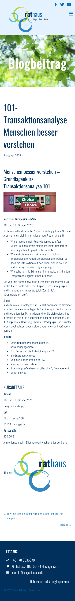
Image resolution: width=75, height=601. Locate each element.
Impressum (62, 581)
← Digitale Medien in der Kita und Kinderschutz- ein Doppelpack (33, 516)
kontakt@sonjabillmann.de (27, 572)
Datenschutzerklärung (43, 581)
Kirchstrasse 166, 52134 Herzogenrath (35, 566)
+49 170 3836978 (23, 560)
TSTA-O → (66, 525)
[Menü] (71, 13)
